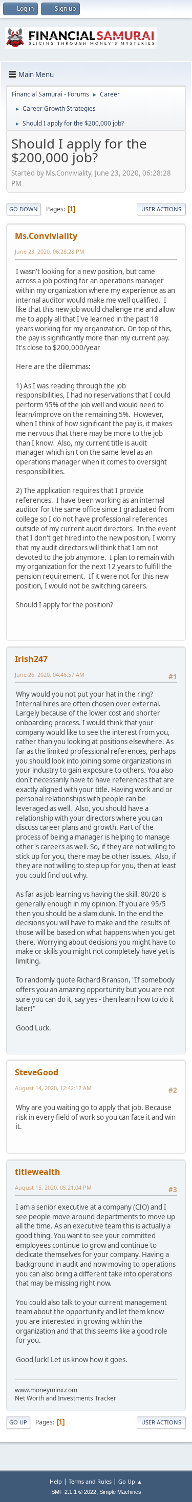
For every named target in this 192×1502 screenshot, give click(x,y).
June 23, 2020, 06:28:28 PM (49, 251)
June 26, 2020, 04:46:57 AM (49, 674)
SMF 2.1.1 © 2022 (73, 1492)
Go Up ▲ (130, 1481)
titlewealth (37, 1171)
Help (56, 1481)
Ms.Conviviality (46, 235)
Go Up (18, 1422)
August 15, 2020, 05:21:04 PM (53, 1187)
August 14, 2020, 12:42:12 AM (53, 1088)
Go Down (23, 209)
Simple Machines (120, 1492)
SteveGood (36, 1072)
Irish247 (31, 658)
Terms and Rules (90, 1481)
